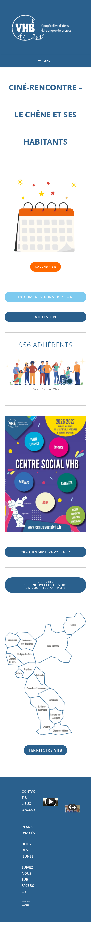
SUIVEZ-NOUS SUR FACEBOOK (28, 879)
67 (45, 551)
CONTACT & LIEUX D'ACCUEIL (28, 803)
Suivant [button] (73, 807)
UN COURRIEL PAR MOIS (45, 585)
